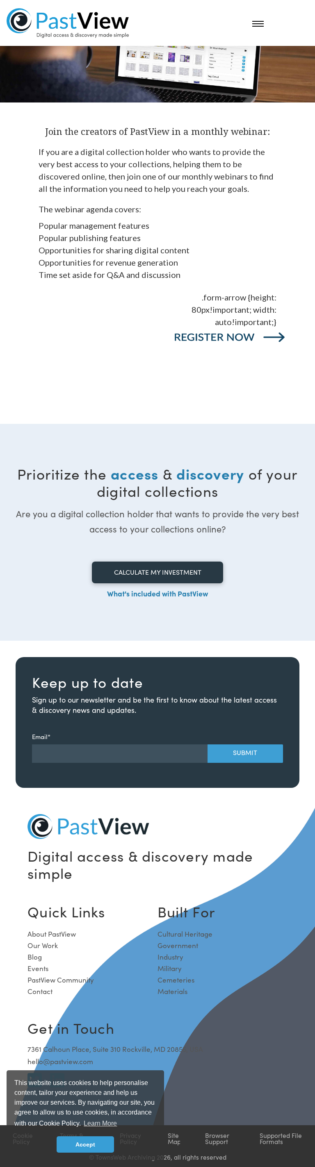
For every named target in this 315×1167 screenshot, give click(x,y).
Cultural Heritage (185, 934)
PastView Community (60, 980)
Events (37, 968)
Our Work (42, 945)
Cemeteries (176, 980)
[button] (258, 23)
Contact (39, 991)
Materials (172, 991)
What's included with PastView (157, 593)
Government (178, 945)
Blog (34, 957)
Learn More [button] (100, 1123)
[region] (157, 266)
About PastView (51, 934)
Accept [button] (85, 1144)
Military (170, 968)
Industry (170, 957)
